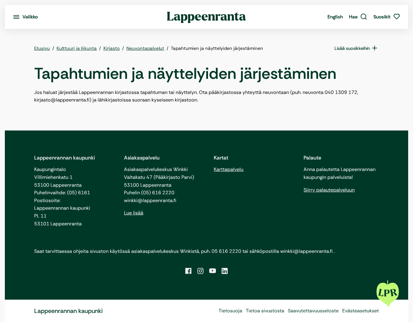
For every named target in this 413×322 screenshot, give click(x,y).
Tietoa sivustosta (265, 311)
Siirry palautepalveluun (329, 190)
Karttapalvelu (228, 169)
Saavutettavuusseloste (313, 311)
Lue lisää (133, 213)
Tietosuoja (230, 311)
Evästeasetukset (360, 311)
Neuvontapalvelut (145, 48)
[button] (358, 17)
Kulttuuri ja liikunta (77, 48)
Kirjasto (111, 48)
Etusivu (42, 48)
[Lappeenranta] (206, 17)
